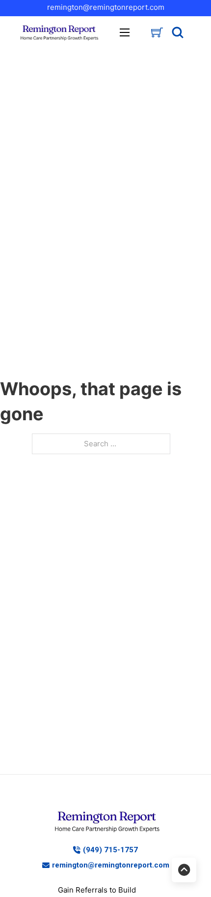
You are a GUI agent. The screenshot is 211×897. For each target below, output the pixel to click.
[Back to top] (184, 870)
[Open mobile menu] (125, 32)
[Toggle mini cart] (157, 32)
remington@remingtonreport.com (105, 7)
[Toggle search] (177, 32)
